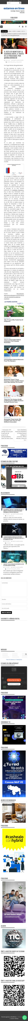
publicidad (19, 62)
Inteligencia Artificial (6, 551)
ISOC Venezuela (10, 515)
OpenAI (18, 569)
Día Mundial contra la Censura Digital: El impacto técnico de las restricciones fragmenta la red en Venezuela (13, 511)
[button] (24, 1017)
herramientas (20, 260)
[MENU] (1, 27)
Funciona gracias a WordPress (8, 1017)
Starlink (9, 543)
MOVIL (14, 62)
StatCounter (7, 119)
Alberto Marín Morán (18, 60)
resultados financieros (18, 190)
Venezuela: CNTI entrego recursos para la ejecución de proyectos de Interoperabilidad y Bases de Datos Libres (7, 434)
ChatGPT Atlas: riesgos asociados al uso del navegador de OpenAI (13, 564)
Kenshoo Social (15, 246)
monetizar (9, 62)
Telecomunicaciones (10, 524)
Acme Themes (14, 1018)
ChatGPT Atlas (10, 569)
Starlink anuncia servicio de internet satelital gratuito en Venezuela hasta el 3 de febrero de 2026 (13, 538)
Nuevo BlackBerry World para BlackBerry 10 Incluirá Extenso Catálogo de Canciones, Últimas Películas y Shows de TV (21, 435)
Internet (3, 39)
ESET (15, 569)
